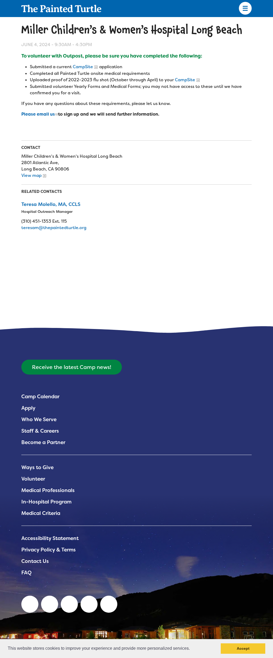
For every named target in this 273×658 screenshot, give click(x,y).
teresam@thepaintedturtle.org (53, 227)
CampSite (83, 67)
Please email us (38, 114)
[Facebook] (69, 604)
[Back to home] (61, 8)
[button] (191, 649)
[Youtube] (49, 604)
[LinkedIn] (29, 604)
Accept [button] (243, 648)
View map (31, 175)
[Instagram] (108, 604)
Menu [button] (245, 8)
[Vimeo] (89, 604)
